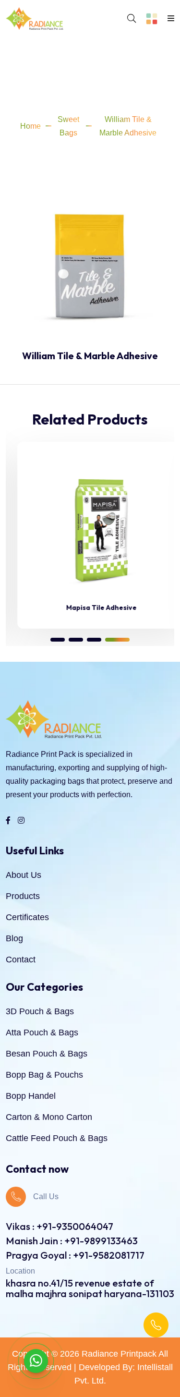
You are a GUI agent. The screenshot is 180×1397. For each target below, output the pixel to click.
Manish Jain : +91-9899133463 (72, 1241)
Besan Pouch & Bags (46, 1053)
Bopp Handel (31, 1096)
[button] (57, 640)
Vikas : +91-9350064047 (59, 1226)
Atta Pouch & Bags (42, 1032)
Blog (14, 938)
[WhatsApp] (36, 1361)
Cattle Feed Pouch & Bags (57, 1138)
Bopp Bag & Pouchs (44, 1075)
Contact (21, 959)
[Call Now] (156, 1324)
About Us (23, 875)
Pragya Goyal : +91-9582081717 (75, 1255)
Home (30, 126)
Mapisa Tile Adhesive (90, 607)
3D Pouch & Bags (40, 1011)
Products (23, 896)
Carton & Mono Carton (49, 1117)
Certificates (27, 917)
